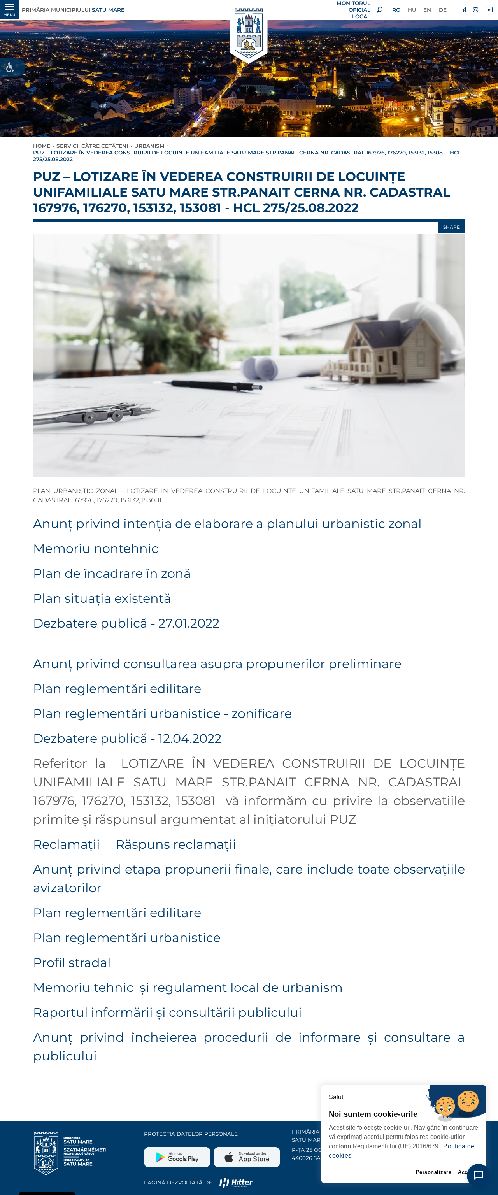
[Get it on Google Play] (178, 1154)
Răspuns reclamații (176, 844)
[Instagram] (476, 10)
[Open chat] (478, 1175)
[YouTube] (489, 10)
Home (41, 146)
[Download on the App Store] (246, 1154)
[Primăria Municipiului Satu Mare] (249, 34)
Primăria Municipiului (73, 10)
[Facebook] (464, 10)
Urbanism (149, 146)
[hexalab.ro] (236, 1182)
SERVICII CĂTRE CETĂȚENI (92, 146)
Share (451, 227)
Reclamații (68, 844)
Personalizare (434, 1172)
